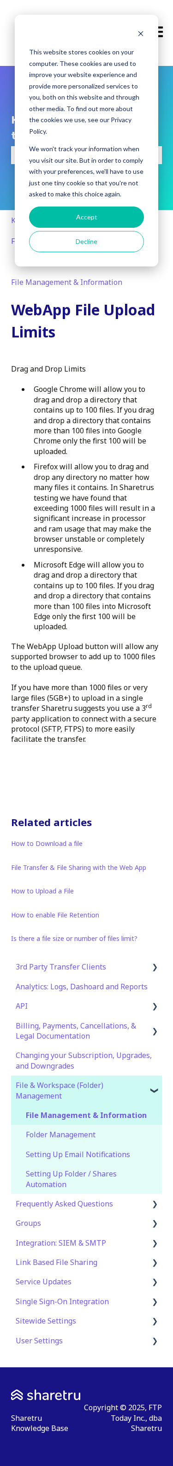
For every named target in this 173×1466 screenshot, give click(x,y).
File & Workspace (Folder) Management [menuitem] (59, 1090)
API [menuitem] (22, 1006)
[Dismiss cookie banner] (140, 35)
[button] (154, 967)
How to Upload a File (42, 891)
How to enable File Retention (55, 914)
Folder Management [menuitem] (60, 1134)
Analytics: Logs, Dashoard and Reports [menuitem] (82, 986)
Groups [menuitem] (28, 1223)
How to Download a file (47, 843)
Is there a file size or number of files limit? (74, 938)
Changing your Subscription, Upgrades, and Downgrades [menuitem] (84, 1060)
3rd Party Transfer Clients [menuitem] (61, 967)
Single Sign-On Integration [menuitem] (62, 1301)
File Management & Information (66, 282)
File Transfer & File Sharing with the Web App (78, 867)
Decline (86, 241)
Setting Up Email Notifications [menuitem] (78, 1154)
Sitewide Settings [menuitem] (46, 1321)
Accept (86, 217)
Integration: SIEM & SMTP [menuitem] (61, 1243)
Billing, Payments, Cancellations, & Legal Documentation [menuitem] (76, 1031)
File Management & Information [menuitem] (86, 1115)
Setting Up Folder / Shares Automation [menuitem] (71, 1179)
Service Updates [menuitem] (44, 1282)
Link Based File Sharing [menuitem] (56, 1262)
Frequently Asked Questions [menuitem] (64, 1204)
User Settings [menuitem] (39, 1341)
